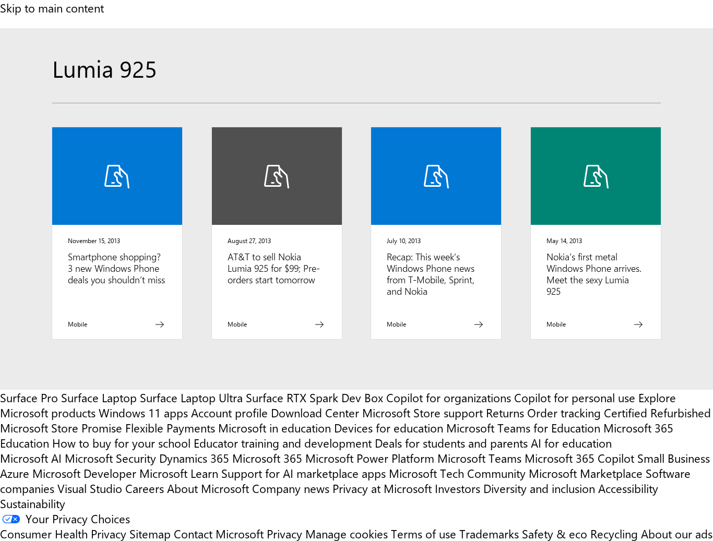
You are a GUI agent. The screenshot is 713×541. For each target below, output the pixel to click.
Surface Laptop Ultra (191, 397)
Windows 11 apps (143, 412)
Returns (505, 412)
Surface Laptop (99, 397)
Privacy (286, 533)
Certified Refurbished (657, 412)
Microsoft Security (110, 457)
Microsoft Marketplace (586, 472)
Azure (14, 472)
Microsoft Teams (479, 457)
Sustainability (32, 503)
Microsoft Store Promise (61, 427)
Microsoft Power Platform (369, 457)
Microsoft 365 (267, 457)
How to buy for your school (121, 442)
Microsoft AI (31, 457)
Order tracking (564, 412)
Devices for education (388, 427)
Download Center (315, 412)
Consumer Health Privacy (63, 533)
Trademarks (489, 533)
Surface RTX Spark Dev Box (314, 397)
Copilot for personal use (574, 397)
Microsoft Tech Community (457, 472)
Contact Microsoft (219, 533)
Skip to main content (52, 7)
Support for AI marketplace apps (303, 472)
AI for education (571, 442)
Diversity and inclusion (539, 488)
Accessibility (628, 488)
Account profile (229, 412)
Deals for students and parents (451, 442)
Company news (290, 488)
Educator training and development (283, 442)
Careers (144, 488)
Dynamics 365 (194, 457)
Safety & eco (554, 533)
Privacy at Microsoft (382, 488)
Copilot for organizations (448, 397)
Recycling (614, 533)
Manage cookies (346, 533)
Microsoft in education (274, 427)
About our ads (676, 533)
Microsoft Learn (178, 472)
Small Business (673, 457)
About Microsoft (208, 488)
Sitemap (150, 533)
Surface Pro (29, 397)
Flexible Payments (170, 427)
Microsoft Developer (84, 472)
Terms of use (423, 533)
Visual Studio (89, 488)
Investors (457, 488)
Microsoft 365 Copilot (579, 457)
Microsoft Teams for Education (523, 427)
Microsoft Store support (422, 412)
